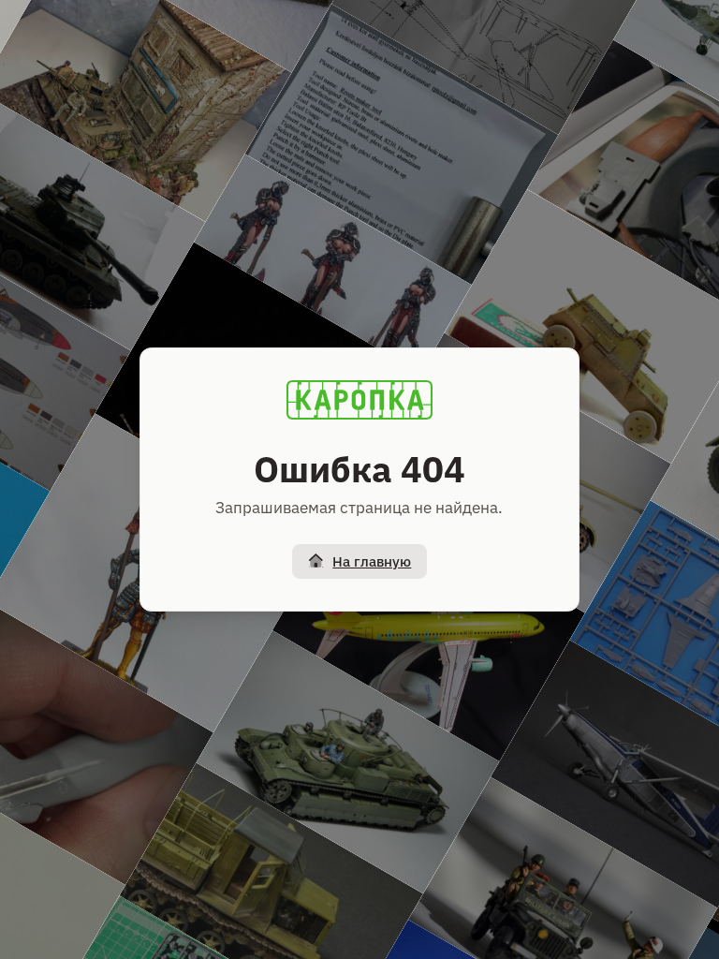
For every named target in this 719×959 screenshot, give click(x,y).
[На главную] (359, 400)
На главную (371, 561)
